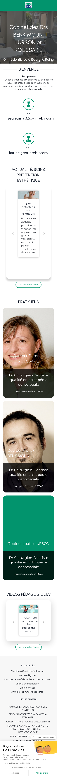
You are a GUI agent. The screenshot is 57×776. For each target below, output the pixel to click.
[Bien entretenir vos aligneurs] (28, 195)
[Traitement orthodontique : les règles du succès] (28, 609)
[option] (28, 224)
